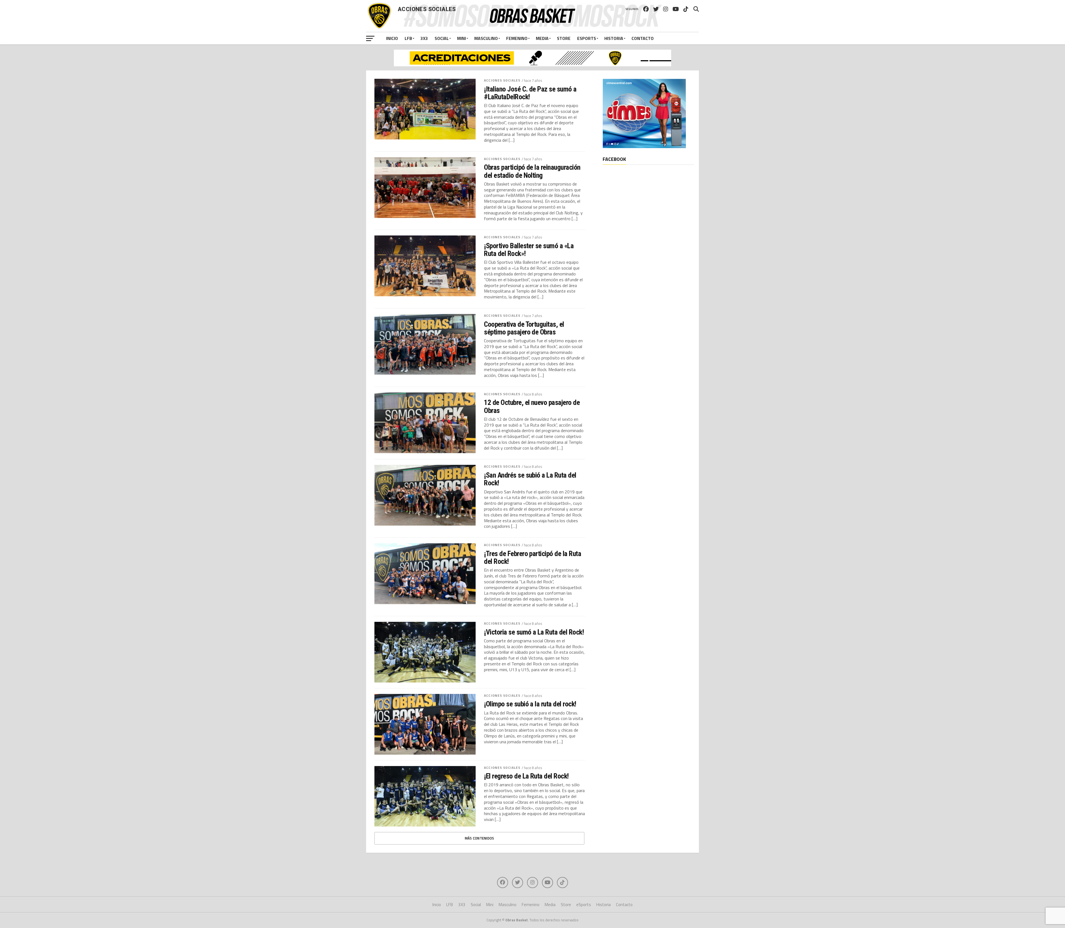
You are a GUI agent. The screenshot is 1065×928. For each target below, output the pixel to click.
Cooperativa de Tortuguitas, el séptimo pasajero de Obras (524, 328)
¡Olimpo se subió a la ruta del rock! (530, 704)
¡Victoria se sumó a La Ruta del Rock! (534, 632)
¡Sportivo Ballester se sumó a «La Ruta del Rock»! (529, 249)
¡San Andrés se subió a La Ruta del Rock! (530, 479)
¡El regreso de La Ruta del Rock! (526, 776)
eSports (586, 38)
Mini (461, 38)
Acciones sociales (502, 80)
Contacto (643, 38)
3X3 (424, 38)
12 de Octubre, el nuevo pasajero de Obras (532, 406)
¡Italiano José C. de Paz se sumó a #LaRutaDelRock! (530, 93)
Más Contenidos (479, 838)
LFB (408, 38)
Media (542, 38)
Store (563, 38)
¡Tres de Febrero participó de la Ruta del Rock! (532, 557)
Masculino (486, 38)
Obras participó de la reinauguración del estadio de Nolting (532, 171)
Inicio (392, 38)
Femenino (517, 38)
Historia (613, 38)
